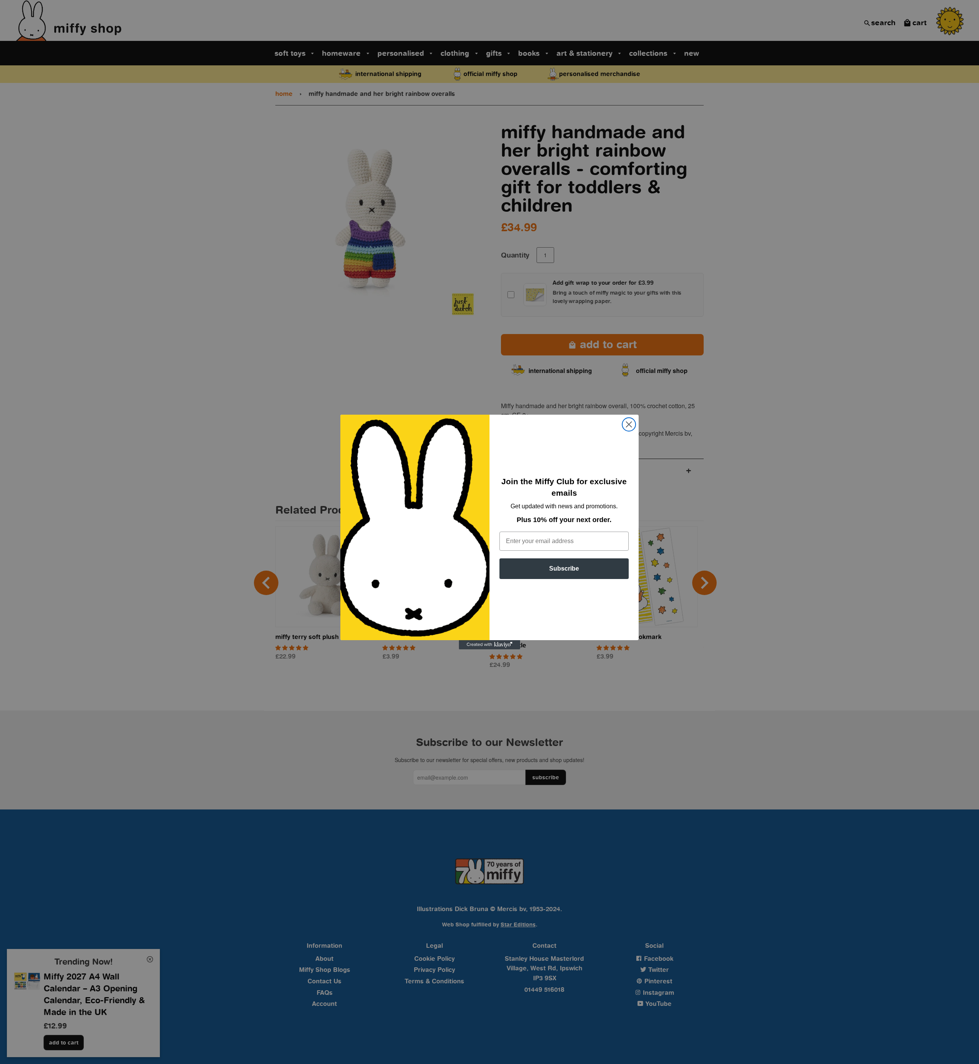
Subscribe (564, 568)
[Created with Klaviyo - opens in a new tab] (489, 644)
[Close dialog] (629, 424)
